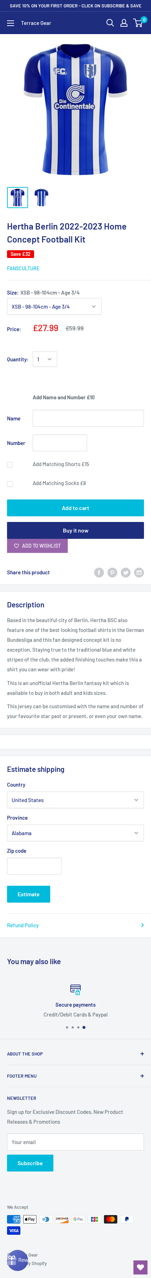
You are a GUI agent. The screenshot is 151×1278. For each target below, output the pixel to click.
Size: (43, 292)
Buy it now (75, 530)
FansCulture (23, 268)
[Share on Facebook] (99, 572)
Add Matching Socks (59, 483)
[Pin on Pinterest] (112, 572)
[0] (138, 23)
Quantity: (17, 359)
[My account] (123, 23)
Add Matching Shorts (61, 464)
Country (16, 784)
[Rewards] (17, 1260)
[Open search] (110, 23)
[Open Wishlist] (140, 1267)
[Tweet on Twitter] (126, 572)
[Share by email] (139, 572)
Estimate (29, 894)
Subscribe (30, 1163)
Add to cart (75, 507)
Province (17, 817)
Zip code (16, 850)
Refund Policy (23, 925)
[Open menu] (10, 23)
